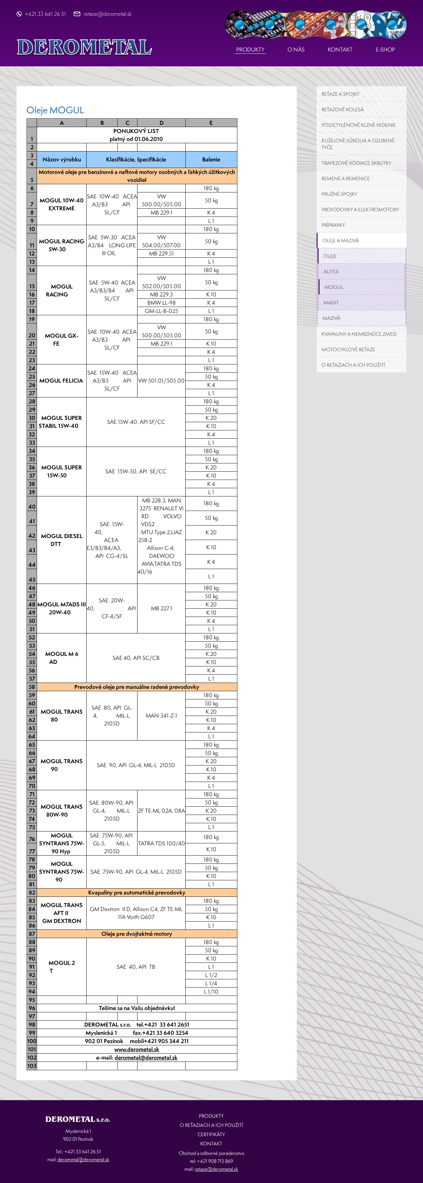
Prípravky (333, 224)
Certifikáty (211, 1134)
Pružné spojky (339, 193)
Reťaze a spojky (341, 93)
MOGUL (334, 287)
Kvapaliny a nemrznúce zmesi (359, 333)
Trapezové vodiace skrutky (356, 162)
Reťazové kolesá (343, 109)
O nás (296, 49)
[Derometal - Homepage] (85, 47)
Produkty (250, 49)
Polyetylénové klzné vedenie (359, 124)
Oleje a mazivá (341, 240)
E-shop (385, 49)
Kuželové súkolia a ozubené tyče (358, 144)
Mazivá (331, 318)
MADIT (331, 302)
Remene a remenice (346, 178)
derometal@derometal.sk (146, 1057)
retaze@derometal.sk (108, 13)
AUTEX (331, 271)
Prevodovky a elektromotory (360, 209)
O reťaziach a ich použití (353, 364)
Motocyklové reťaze (348, 349)
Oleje (330, 256)
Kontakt (340, 49)
